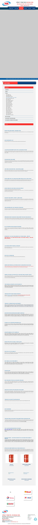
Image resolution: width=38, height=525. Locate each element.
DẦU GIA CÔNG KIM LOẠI (10, 98)
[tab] (19, 90)
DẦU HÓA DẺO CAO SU (9, 100)
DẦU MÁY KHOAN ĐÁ (9, 104)
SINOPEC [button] (7, 89)
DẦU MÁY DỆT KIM (9, 103)
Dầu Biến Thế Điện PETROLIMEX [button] (11, 120)
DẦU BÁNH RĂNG (8, 95)
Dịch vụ (25, 8)
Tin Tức (29, 8)
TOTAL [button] (6, 93)
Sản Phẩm (21, 8)
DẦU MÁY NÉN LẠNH (9, 106)
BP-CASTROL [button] (7, 116)
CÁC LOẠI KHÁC (8, 113)
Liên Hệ (33, 8)
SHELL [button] (6, 91)
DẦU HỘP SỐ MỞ (8, 102)
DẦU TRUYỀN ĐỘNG (9, 101)
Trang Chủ (11, 8)
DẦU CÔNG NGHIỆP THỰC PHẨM (11, 97)
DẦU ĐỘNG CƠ (8, 94)
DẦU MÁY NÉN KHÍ (9, 105)
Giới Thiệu (16, 8)
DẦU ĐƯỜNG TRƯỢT (9, 96)
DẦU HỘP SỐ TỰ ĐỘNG (9, 114)
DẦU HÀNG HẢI (8, 99)
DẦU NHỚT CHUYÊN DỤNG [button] (10, 118)
